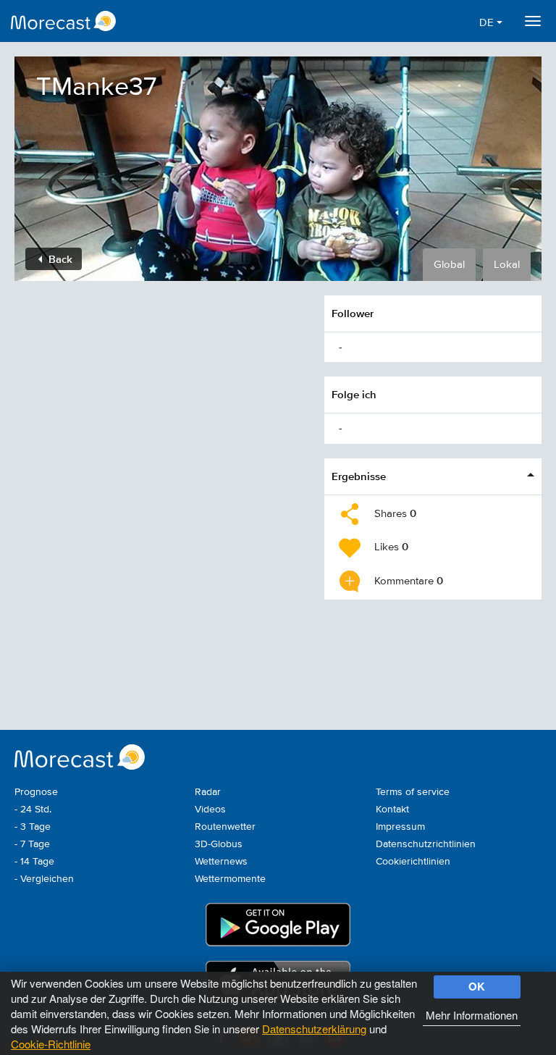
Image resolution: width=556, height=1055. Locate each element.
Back (59, 259)
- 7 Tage (32, 844)
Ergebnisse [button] (359, 476)
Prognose (36, 792)
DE (488, 22)
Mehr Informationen (472, 1014)
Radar (208, 792)
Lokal (507, 264)
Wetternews (221, 862)
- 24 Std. (32, 809)
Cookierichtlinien (413, 862)
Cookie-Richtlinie (50, 1043)
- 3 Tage (32, 827)
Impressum (400, 827)
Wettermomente (230, 879)
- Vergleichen (44, 879)
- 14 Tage (34, 862)
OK (476, 986)
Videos (210, 809)
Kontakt (392, 809)
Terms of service (413, 792)
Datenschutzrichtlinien (426, 844)
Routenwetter (225, 827)
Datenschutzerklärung (314, 1028)
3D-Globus (219, 844)
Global (449, 264)
